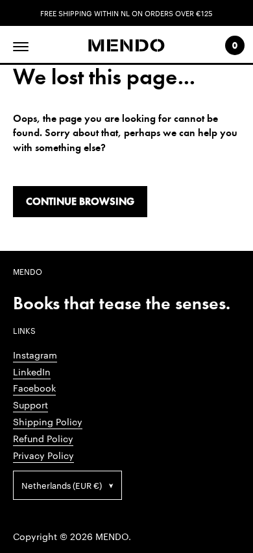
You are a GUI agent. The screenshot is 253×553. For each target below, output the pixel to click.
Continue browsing (80, 201)
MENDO (111, 536)
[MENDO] (126, 46)
